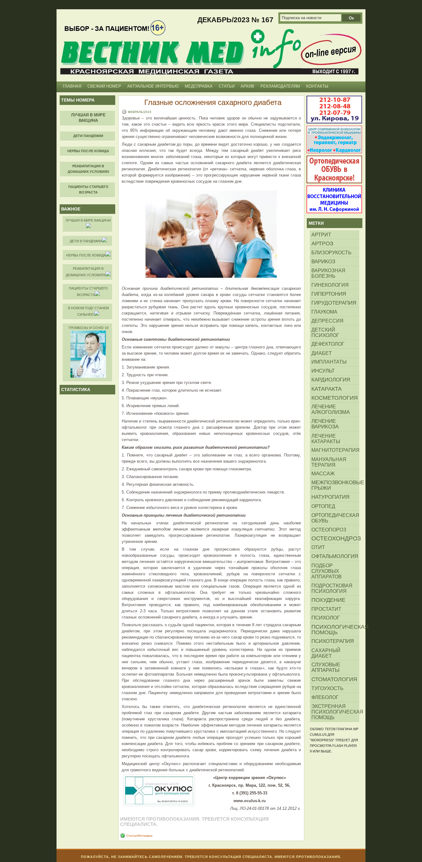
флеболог (325, 697)
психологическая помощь (335, 629)
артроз (322, 243)
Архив (247, 86)
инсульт (323, 371)
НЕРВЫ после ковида (86, 255)
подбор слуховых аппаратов (326, 571)
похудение (328, 600)
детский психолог (325, 332)
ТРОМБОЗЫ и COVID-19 (88, 328)
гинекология (330, 285)
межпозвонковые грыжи (335, 485)
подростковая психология (331, 588)
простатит (326, 609)
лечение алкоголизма (330, 409)
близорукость (331, 252)
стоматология (334, 679)
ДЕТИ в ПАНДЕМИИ (86, 241)
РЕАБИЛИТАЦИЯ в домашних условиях (86, 272)
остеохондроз (335, 538)
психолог (325, 618)
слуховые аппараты (325, 667)
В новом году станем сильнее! (88, 311)
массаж (323, 474)
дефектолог (327, 344)
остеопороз (328, 529)
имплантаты (329, 361)
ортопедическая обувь (335, 517)
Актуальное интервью (153, 86)
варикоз (323, 261)
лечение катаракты (325, 438)
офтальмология (334, 556)
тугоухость (327, 688)
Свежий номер (104, 86)
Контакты (317, 86)
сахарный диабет (325, 653)
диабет (321, 353)
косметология (334, 398)
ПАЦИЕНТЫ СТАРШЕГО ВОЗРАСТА (88, 291)
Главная (72, 86)
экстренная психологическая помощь (335, 711)
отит (318, 547)
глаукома (324, 311)
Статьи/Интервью (139, 835)
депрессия (327, 320)
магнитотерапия (335, 450)
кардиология (330, 380)
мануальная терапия (328, 462)
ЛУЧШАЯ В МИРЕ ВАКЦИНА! (88, 220)
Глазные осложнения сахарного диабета (212, 102)
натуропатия (330, 497)
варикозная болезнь (328, 273)
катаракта (326, 389)
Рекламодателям (280, 86)
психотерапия (332, 641)
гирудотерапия (333, 303)
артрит (321, 234)
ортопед (323, 506)
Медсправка (199, 86)
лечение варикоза (325, 424)
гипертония (328, 294)
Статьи (226, 86)
